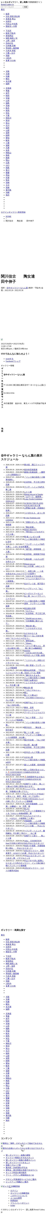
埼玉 (7, 113)
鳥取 (7, 155)
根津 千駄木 (11, 33)
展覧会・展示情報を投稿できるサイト (22, 1170)
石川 (7, 125)
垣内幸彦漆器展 (30, 470)
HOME (8, 216)
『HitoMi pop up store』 (33, 618)
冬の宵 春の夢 (30, 745)
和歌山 (8, 153)
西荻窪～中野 (11, 26)
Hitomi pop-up (29, 564)
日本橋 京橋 (11, 46)
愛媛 (7, 173)
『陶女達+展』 (30, 626)
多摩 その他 (11, 61)
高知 (7, 175)
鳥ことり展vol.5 (30, 695)
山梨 (7, 130)
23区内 (8, 58)
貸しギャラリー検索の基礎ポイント (21, 1160)
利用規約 (14, 1201)
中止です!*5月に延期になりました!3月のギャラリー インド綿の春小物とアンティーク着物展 (25, 863)
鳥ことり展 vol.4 (31, 732)
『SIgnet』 (28, 643)
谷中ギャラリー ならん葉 (17, 288)
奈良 (7, 150)
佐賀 (7, 178)
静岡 (7, 135)
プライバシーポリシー (19, 1203)
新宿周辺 (9, 36)
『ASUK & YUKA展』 (33, 576)
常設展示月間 (30, 609)
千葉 (7, 115)
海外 (7, 195)
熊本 (7, 180)
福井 (7, 128)
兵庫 (7, 148)
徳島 (7, 168)
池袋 (7, 56)
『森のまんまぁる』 (32, 675)
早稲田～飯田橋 (12, 48)
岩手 (7, 93)
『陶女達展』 (30, 527)
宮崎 (7, 183)
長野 (7, 133)
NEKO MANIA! (30, 530)
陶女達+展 (28, 688)
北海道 (8, 88)
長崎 (7, 188)
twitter (12, 1205)
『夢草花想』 (30, 641)
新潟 (7, 120)
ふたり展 (28, 492)
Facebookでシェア (13, 361)
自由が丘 (9, 43)
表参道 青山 (11, 19)
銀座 (7, 14)
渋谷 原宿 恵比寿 (13, 16)
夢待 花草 (29, 708)
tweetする (9, 359)
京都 (7, 74)
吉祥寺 (8, 21)
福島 (7, 103)
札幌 (7, 76)
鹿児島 (8, 190)
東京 (3, 10)
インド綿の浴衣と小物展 (34, 601)
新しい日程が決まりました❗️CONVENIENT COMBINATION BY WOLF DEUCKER (25, 772)
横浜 (7, 79)
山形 (7, 101)
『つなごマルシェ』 (32, 690)
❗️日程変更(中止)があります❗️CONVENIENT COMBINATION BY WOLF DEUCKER (25, 779)
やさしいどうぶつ (31, 710)
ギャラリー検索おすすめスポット (20, 1158)
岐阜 (7, 140)
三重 (7, 143)
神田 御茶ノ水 (11, 38)
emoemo (27, 651)
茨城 (7, 106)
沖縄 (7, 193)
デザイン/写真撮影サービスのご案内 (21, 1179)
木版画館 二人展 (32, 821)
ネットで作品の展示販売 (16, 1173)
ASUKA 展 (28, 757)
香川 (7, 170)
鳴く (26, 693)
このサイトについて (18, 1196)
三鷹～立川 (10, 53)
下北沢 (8, 31)
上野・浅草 (10, 41)
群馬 (7, 110)
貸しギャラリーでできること (18, 1163)
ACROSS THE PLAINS (33, 503)
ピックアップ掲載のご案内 (17, 1182)
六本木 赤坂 (11, 51)
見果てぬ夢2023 (30, 680)
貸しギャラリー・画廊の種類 (18, 1155)
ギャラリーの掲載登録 (19, 1193)
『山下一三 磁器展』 (33, 497)
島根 (7, 158)
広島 (7, 163)
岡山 (7, 160)
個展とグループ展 (13, 1165)
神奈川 (8, 118)
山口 (7, 165)
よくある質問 (16, 1198)
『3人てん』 (29, 611)
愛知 (7, 138)
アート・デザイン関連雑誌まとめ (20, 1175)
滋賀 (7, 145)
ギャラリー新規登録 (16, 212)
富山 (7, 123)
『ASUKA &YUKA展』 (34, 653)
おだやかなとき (30, 633)
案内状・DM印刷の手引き (17, 1168)
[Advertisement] (23, 247)
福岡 (7, 84)
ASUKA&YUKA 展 (32, 506)
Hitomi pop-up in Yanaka (33, 494)
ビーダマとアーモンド (33, 594)
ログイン (4, 212)
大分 (7, 185)
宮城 (7, 98)
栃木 (7, 108)
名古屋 (8, 81)
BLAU (26, 809)
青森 (7, 91)
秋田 (7, 96)
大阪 (7, 71)
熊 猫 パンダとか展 (32, 537)
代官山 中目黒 (11, 24)
